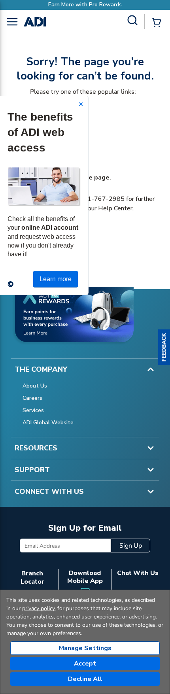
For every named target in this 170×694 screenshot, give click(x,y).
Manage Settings (85, 648)
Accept (85, 663)
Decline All (85, 679)
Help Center (115, 208)
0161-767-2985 (100, 199)
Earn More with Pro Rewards (85, 4)
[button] (164, 347)
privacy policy (38, 608)
